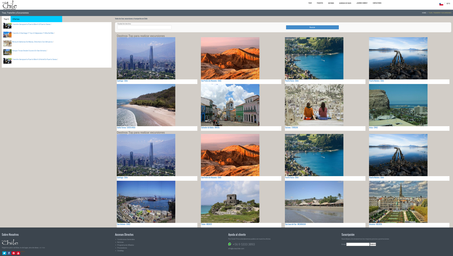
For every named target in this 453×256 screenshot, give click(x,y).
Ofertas (16, 19)
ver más (42, 248)
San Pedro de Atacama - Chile (211, 80)
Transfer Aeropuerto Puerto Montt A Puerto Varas (31, 24)
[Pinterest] (14, 253)
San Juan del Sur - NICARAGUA (295, 224)
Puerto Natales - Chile (376, 80)
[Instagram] (23, 253)
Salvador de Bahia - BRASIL (210, 127)
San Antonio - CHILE (123, 224)
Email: (344, 244)
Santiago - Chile (122, 80)
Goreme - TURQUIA (291, 127)
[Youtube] (18, 253)
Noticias (120, 242)
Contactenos (377, 3)
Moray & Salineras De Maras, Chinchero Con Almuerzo (32, 42)
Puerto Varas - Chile (292, 80)
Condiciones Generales (126, 239)
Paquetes (320, 3)
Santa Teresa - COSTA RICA (126, 127)
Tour (310, 3)
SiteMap (120, 251)
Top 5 (6, 19)
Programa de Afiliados (125, 245)
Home (424, 13)
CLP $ (448, 3)
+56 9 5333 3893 (244, 244)
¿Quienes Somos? (362, 3)
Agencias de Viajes (345, 3)
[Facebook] (9, 253)
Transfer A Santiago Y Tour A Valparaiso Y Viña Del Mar (33, 33)
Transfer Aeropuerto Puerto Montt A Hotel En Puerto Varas (34, 59)
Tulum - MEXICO (206, 224)
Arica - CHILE (373, 127)
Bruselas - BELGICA (375, 224)
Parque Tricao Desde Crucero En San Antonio (29, 51)
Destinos (331, 3)
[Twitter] (4, 253)
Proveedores (122, 248)
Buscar (312, 27)
